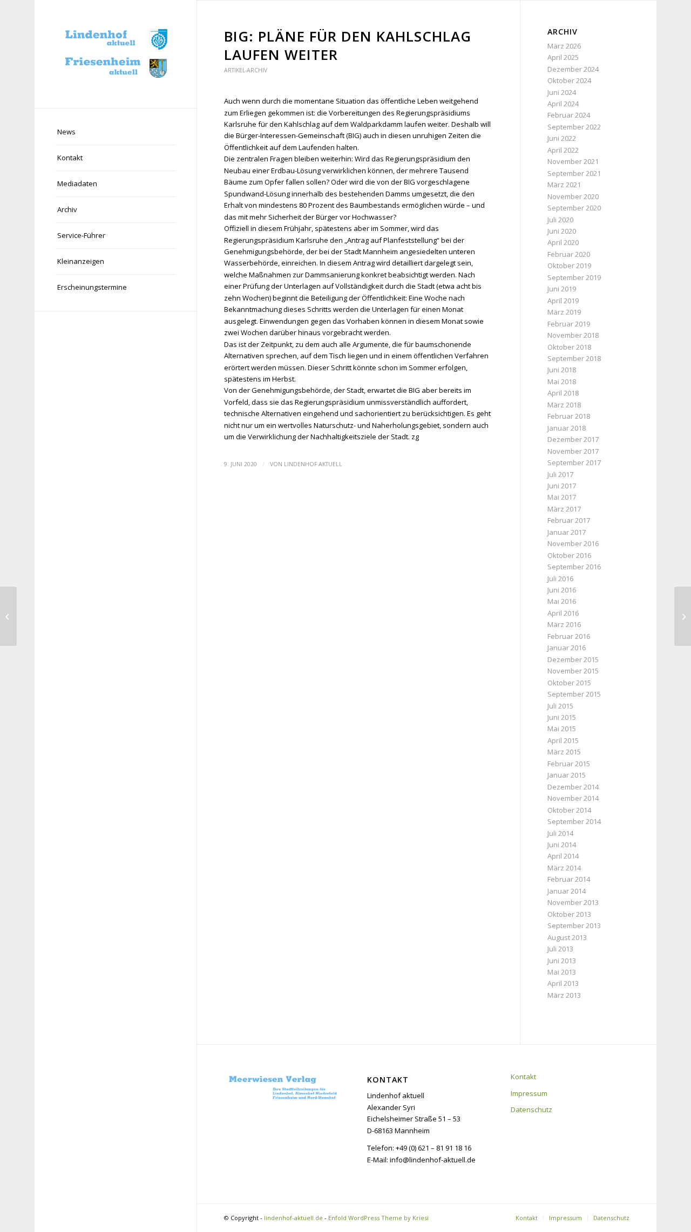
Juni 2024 (561, 92)
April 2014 (563, 856)
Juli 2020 (560, 219)
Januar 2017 (566, 532)
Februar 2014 (568, 879)
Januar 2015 (566, 775)
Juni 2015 (561, 717)
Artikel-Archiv (245, 70)
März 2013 (564, 995)
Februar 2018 (568, 416)
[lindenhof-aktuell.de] (115, 54)
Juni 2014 (561, 844)
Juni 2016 (561, 590)
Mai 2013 (561, 972)
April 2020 (563, 242)
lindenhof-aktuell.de (293, 1218)
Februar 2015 (568, 763)
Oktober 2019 (569, 265)
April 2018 (563, 393)
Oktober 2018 (569, 347)
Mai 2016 (561, 601)
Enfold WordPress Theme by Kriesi (378, 1218)
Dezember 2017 (573, 439)
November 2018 (573, 335)
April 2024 (563, 103)
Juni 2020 (561, 231)
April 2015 (563, 740)
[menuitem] (115, 132)
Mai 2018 (561, 381)
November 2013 (573, 902)
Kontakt (523, 1076)
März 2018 (564, 405)
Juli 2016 (560, 578)
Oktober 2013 (569, 914)
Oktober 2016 (569, 555)
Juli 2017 (560, 474)
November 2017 (573, 451)
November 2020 (573, 196)
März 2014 (564, 868)
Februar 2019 (568, 324)
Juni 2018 (561, 370)
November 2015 (573, 671)
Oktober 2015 (569, 683)
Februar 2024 (568, 115)
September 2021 (574, 173)
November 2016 (573, 543)
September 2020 (574, 208)
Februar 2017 (568, 520)
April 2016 (563, 613)
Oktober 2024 (569, 80)
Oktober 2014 (569, 810)
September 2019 (574, 277)
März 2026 (564, 46)
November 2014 (573, 798)
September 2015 (574, 694)
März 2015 (564, 752)
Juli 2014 (560, 833)
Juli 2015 (560, 706)
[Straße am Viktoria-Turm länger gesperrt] (8, 616)
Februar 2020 (568, 254)
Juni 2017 (561, 486)
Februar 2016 (568, 636)
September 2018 (574, 358)
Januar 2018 (566, 428)
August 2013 (567, 937)
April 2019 (563, 300)
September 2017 (574, 462)
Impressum (529, 1093)
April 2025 (563, 57)
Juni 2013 (561, 960)
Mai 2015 (561, 728)
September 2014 (574, 821)
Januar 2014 (566, 891)
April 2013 (563, 983)
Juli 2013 (560, 949)
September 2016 (574, 566)
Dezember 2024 (573, 69)
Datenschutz (531, 1109)
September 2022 (574, 127)
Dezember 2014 (573, 787)
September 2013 (574, 925)
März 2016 (564, 624)
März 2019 (564, 312)
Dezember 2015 (573, 659)
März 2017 (564, 509)
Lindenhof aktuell (313, 464)
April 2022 (563, 150)
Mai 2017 (561, 497)
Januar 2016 (566, 647)
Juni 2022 (561, 138)
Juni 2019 (561, 289)
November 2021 (573, 161)
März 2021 (564, 184)
